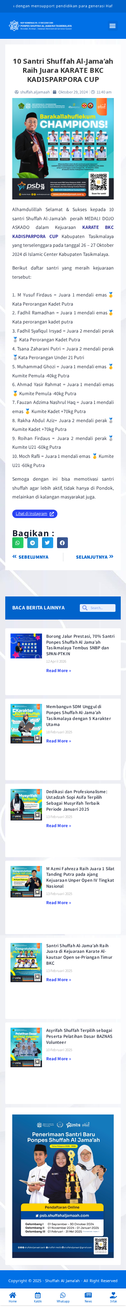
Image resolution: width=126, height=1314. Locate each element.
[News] (88, 1295)
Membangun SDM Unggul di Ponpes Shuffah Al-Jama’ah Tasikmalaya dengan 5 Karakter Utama (78, 715)
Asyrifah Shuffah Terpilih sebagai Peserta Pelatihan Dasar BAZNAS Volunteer (79, 1036)
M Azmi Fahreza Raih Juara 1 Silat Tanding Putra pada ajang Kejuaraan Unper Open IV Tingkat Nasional (80, 877)
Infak (113, 1301)
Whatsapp (63, 1301)
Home (13, 1301)
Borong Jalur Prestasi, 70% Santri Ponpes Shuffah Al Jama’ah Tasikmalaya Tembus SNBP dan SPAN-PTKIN (80, 645)
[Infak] (113, 1295)
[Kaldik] (38, 1295)
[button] (113, 26)
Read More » (58, 670)
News (88, 1301)
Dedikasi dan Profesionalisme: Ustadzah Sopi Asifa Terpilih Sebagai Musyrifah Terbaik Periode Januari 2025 (76, 800)
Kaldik (38, 1301)
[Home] (12, 1295)
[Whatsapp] (63, 1295)
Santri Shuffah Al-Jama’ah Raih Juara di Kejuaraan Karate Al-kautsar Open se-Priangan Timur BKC (79, 954)
